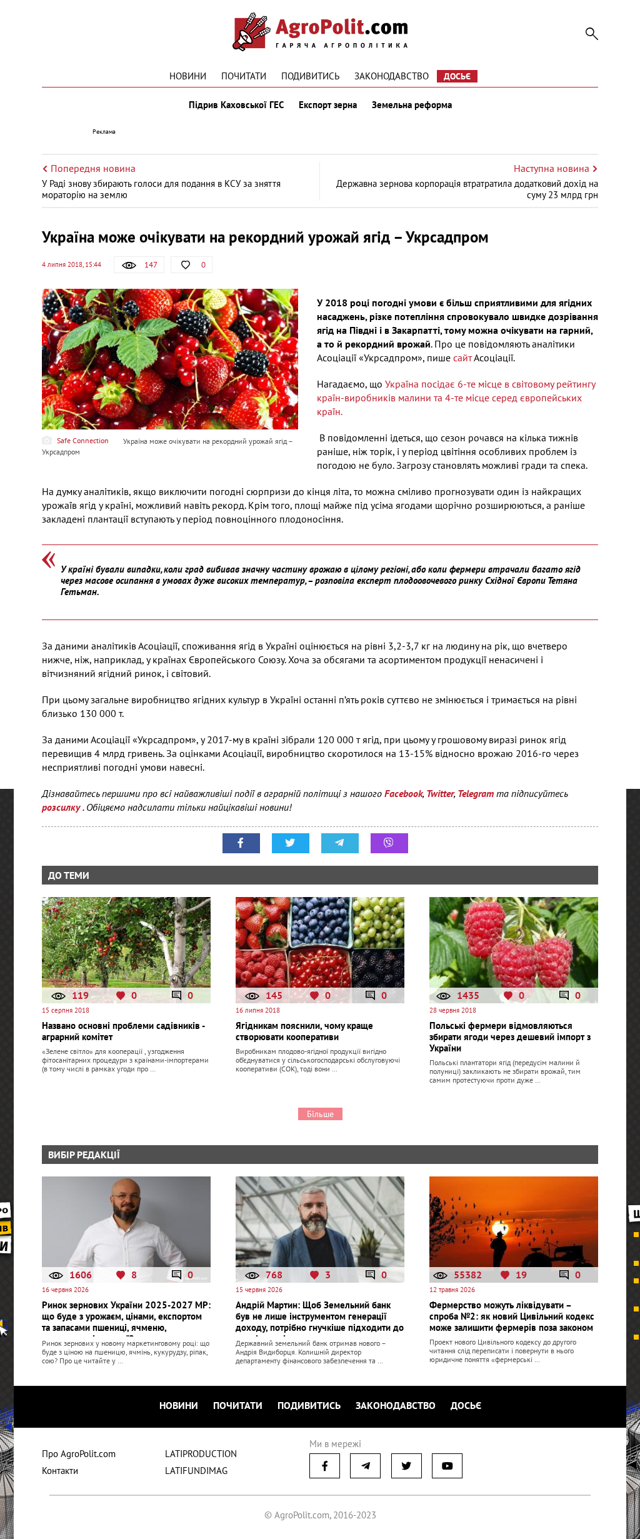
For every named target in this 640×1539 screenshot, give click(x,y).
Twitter (440, 793)
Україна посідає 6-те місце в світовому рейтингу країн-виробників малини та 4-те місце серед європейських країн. (456, 398)
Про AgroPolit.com (79, 1454)
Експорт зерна (328, 105)
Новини (187, 76)
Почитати (243, 76)
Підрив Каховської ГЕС (236, 105)
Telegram (476, 793)
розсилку (62, 807)
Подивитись (310, 76)
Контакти (60, 1470)
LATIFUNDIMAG (196, 1470)
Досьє (457, 76)
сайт (461, 357)
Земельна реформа (412, 105)
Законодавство (391, 76)
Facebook (403, 793)
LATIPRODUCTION (201, 1454)
